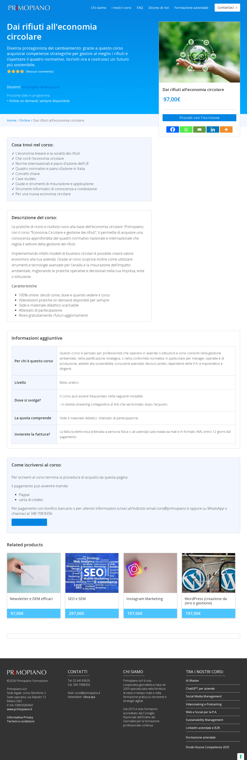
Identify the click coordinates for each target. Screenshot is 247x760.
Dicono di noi (158, 7)
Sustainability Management (204, 720)
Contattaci (227, 7)
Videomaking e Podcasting (204, 704)
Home (11, 120)
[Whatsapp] (186, 129)
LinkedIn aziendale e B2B (203, 728)
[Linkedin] (212, 129)
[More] (226, 129)
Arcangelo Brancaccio (41, 87)
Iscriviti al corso (29, 522)
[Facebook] (172, 129)
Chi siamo (98, 7)
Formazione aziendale (191, 7)
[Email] (199, 129)
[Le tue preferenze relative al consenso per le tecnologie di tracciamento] (240, 756)
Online (25, 120)
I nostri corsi (121, 7)
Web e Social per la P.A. (201, 712)
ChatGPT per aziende (200, 689)
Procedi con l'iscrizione (200, 117)
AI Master (192, 681)
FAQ (140, 7)
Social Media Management (204, 696)
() (40, 71)
